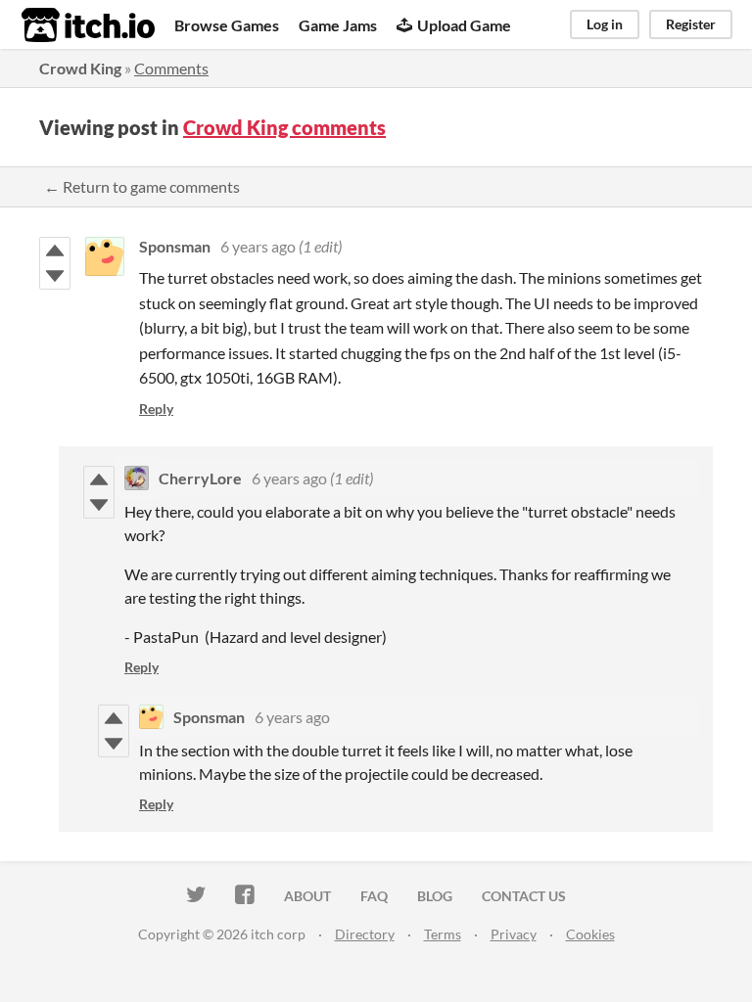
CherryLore (200, 478)
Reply (156, 408)
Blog (434, 896)
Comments (171, 68)
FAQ (374, 896)
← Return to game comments (142, 186)
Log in (605, 24)
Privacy (514, 934)
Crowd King (80, 68)
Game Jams (338, 25)
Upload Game (464, 25)
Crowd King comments (284, 127)
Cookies (590, 934)
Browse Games (226, 25)
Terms (442, 934)
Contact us (524, 896)
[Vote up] (55, 250)
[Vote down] (55, 276)
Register (691, 24)
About (307, 896)
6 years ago (258, 246)
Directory (365, 934)
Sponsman (175, 246)
